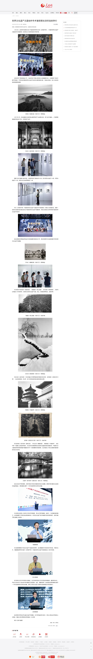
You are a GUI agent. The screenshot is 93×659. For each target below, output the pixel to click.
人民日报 (14, 636)
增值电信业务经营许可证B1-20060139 (45, 648)
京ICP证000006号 (62, 650)
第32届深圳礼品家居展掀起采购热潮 (71, 41)
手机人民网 (27, 636)
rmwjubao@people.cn (61, 646)
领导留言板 (33, 636)
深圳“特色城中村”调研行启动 (69, 35)
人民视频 (40, 636)
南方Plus (24, 24)
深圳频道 (17, 15)
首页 (13, 12)
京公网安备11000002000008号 (70, 650)
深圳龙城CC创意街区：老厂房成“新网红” (71, 46)
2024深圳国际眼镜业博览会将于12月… (71, 27)
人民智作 (46, 636)
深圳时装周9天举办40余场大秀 (70, 38)
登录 (76, 12)
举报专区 (57, 12)
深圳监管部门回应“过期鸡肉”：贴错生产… (72, 30)
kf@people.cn (37, 646)
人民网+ (20, 636)
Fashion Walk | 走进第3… (69, 49)
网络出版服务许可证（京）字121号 (53, 650)
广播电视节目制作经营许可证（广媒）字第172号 (60, 648)
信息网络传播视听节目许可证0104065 (24, 650)
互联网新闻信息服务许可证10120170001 (31, 648)
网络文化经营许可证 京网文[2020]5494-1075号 (38, 650)
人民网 (13, 15)
